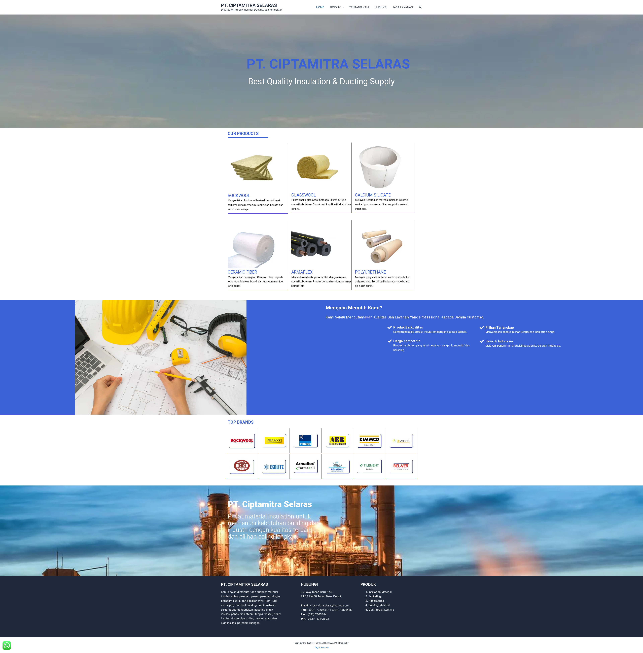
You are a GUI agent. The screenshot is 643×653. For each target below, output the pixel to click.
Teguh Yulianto (321, 647)
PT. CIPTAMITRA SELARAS (249, 5)
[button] (342, 7)
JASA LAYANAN (402, 7)
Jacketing (375, 596)
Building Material (379, 605)
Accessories (376, 600)
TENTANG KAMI (359, 7)
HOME (320, 7)
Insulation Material (380, 592)
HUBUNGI (381, 7)
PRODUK (335, 7)
